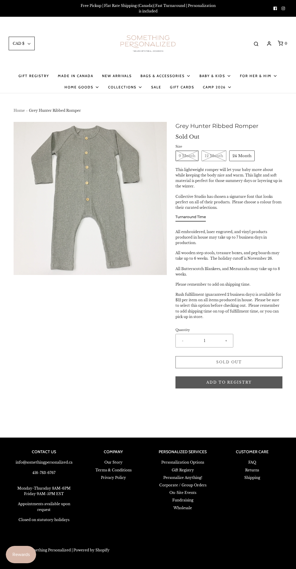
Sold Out (229, 362)
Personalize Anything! (182, 477)
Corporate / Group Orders (182, 485)
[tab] (190, 218)
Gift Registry (33, 76)
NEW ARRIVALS (117, 76)
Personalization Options (182, 462)
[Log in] (269, 43)
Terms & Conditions (113, 470)
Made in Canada (75, 76)
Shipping (252, 477)
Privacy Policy (113, 477)
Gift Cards (182, 87)
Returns (252, 470)
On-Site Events (182, 492)
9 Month (187, 155)
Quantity (182, 330)
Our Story (113, 462)
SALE (156, 87)
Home (19, 110)
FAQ (252, 462)
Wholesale (182, 508)
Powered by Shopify (91, 550)
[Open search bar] (256, 43)
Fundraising (182, 500)
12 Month (214, 155)
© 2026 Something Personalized (42, 550)
